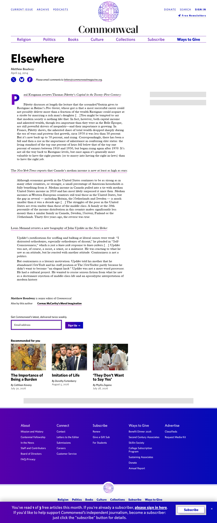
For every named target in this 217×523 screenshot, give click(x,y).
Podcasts (60, 9)
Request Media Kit (175, 437)
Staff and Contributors (33, 448)
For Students (100, 442)
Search (185, 9)
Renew (96, 431)
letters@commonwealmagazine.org (83, 79)
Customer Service (67, 453)
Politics (49, 39)
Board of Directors (31, 453)
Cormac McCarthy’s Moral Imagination (59, 303)
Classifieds (171, 431)
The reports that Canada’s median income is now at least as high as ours (69, 170)
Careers (61, 448)
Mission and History (32, 431)
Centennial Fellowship (33, 437)
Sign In (200, 9)
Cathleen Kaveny (23, 384)
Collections (125, 39)
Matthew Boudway (22, 69)
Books (73, 39)
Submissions (64, 442)
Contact (61, 431)
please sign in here (151, 507)
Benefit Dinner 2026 (140, 431)
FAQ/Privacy (28, 459)
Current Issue (22, 9)
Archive (43, 9)
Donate (170, 9)
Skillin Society (136, 442)
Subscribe (156, 39)
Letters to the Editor (68, 437)
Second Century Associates (144, 437)
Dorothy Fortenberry (65, 380)
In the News (27, 442)
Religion (24, 39)
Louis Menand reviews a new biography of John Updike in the (59, 228)
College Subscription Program (140, 449)
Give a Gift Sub (101, 437)
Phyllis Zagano (104, 384)
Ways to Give (188, 39)
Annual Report (137, 468)
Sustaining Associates (141, 457)
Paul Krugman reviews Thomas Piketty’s (72, 95)
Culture (97, 39)
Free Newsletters (194, 15)
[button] (13, 81)
